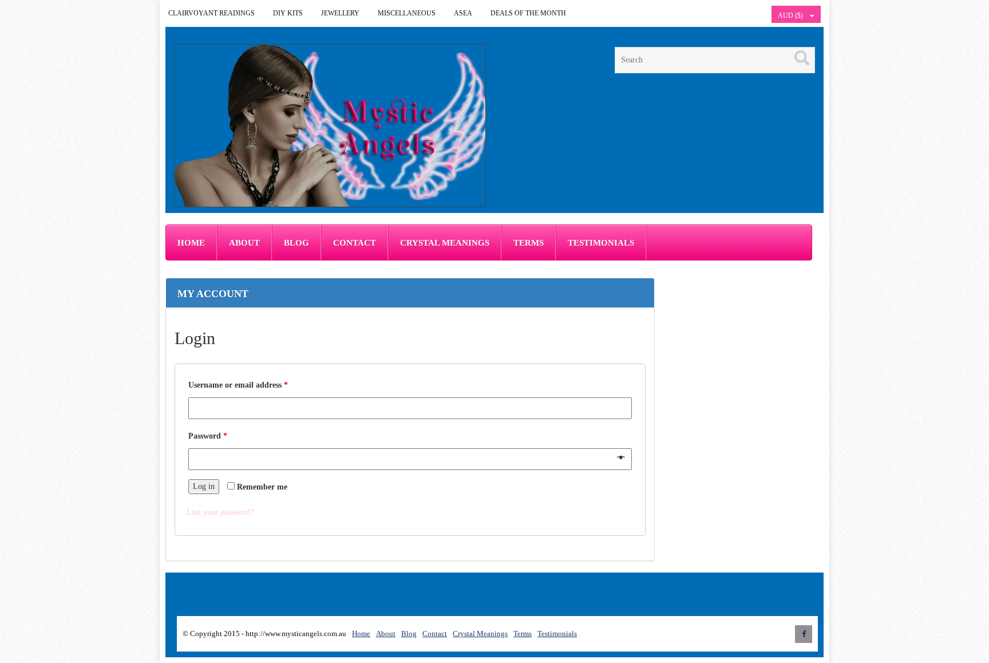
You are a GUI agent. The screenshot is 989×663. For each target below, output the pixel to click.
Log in (204, 486)
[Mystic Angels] (330, 125)
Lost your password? (220, 512)
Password (207, 436)
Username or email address (238, 385)
